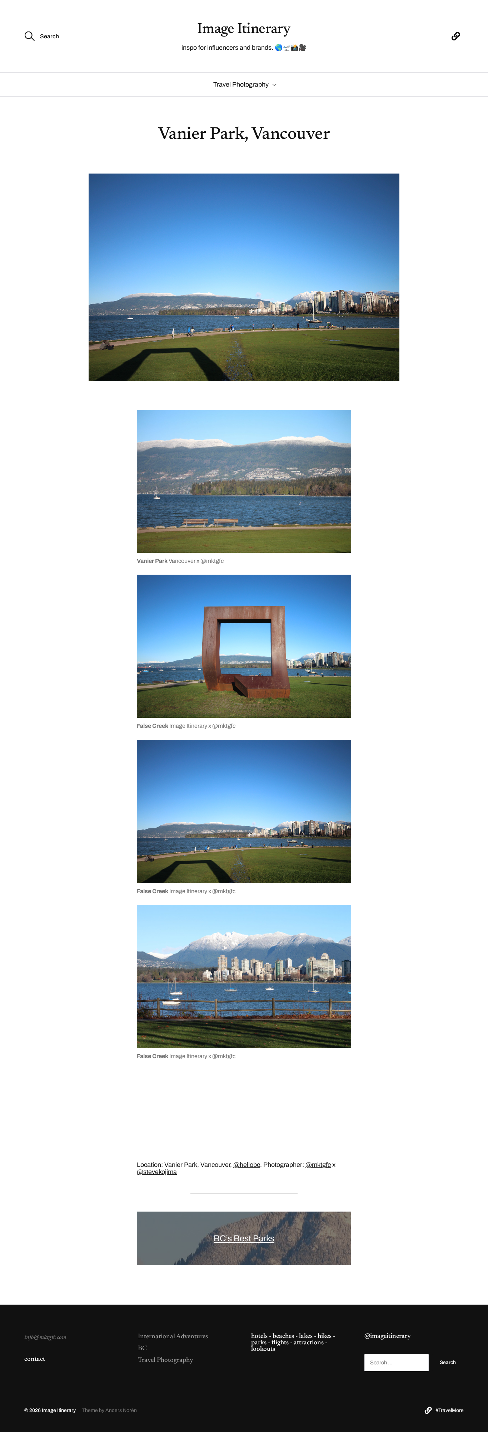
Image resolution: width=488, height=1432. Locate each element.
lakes (306, 1336)
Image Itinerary (243, 30)
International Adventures (173, 1337)
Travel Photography (241, 84)
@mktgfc (318, 1164)
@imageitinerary (387, 1336)
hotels (259, 1336)
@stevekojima (157, 1171)
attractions (309, 1343)
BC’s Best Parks (244, 1238)
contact (34, 1359)
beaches (283, 1336)
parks (259, 1343)
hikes (325, 1336)
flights (280, 1343)
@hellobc (246, 1164)
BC (142, 1348)
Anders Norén (121, 1410)
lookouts (263, 1349)
